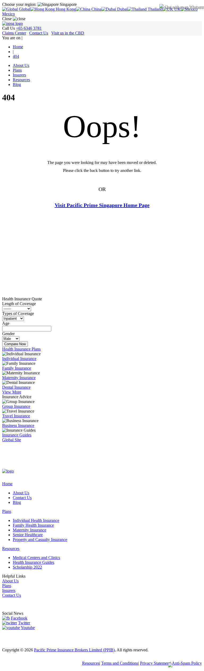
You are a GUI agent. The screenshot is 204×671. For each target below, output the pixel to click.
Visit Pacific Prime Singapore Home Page (102, 205)
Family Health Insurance (33, 525)
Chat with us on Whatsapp (184, 7)
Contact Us (38, 33)
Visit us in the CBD (67, 33)
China (95, 9)
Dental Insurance (16, 387)
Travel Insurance (16, 416)
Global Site (11, 440)
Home (7, 484)
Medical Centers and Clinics (36, 557)
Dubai (122, 9)
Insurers (19, 75)
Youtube (28, 627)
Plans (17, 70)
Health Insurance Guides (33, 562)
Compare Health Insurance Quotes (101, 221)
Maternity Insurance (19, 377)
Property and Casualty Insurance (40, 539)
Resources (21, 79)
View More (11, 392)
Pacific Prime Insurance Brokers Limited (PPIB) (74, 650)
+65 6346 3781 (29, 28)
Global (24, 9)
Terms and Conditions (119, 663)
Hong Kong (65, 9)
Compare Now (15, 344)
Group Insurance (16, 406)
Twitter (24, 623)
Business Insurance (18, 425)
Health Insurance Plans (21, 349)
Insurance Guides (16, 435)
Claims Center (14, 33)
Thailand (155, 9)
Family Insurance (16, 368)
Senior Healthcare (28, 535)
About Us (21, 65)
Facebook (19, 618)
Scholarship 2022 (27, 567)
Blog (17, 84)
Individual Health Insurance (36, 520)
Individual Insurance (19, 358)
